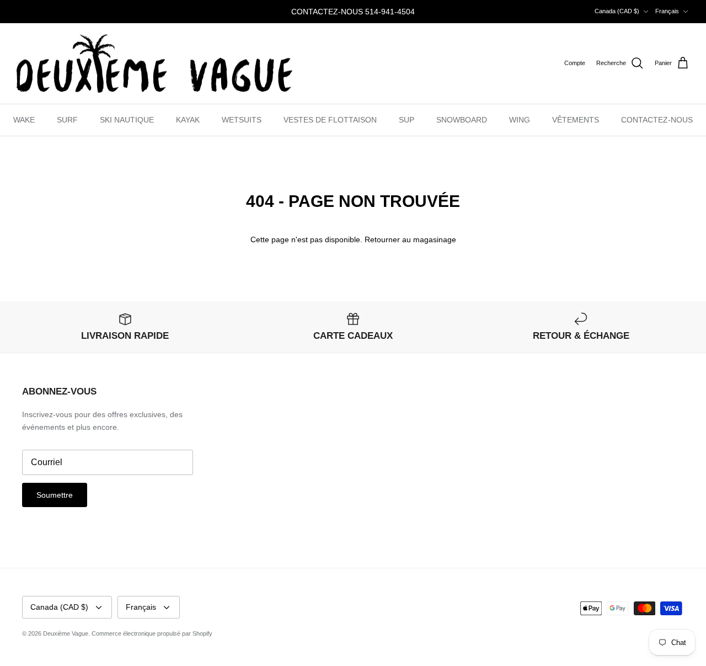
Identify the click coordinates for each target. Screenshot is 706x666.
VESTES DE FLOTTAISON (330, 119)
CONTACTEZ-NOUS (657, 119)
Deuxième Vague (65, 633)
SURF (67, 119)
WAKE (24, 119)
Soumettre (54, 495)
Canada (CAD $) (617, 11)
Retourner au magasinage (410, 239)
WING (519, 119)
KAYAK (188, 119)
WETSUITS (241, 119)
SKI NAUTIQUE (127, 119)
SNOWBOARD (461, 119)
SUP (406, 119)
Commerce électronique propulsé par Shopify (152, 633)
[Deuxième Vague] (154, 63)
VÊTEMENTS (575, 119)
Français (667, 11)
